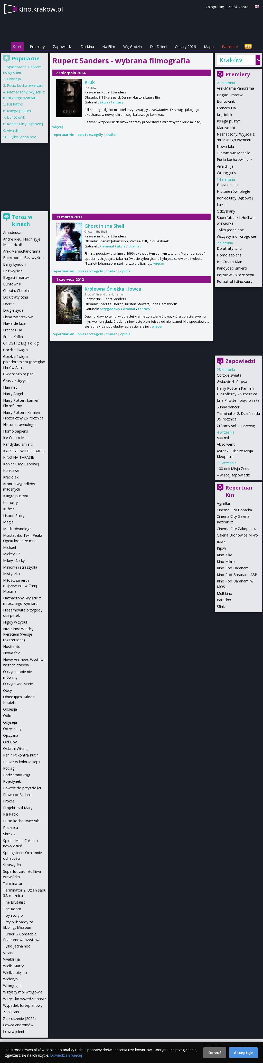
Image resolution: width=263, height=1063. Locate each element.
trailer (111, 134)
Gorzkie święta (229, 375)
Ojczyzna (10, 735)
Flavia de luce (228, 184)
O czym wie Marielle (233, 152)
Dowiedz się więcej (66, 1055)
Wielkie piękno (15, 972)
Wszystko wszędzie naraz (24, 998)
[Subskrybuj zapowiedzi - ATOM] (248, 46)
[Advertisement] (131, 176)
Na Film (108, 46)
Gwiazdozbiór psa (232, 381)
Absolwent (226, 444)
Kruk (89, 82)
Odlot (8, 715)
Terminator (12, 883)
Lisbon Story (13, 515)
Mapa (209, 46)
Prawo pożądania (18, 794)
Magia (8, 522)
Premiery (37, 46)
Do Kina (87, 46)
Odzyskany (226, 211)
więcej (57, 127)
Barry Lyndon (14, 264)
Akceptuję (243, 1052)
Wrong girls (226, 172)
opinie (125, 271)
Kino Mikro (226, 561)
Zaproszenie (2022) (19, 1018)
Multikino (224, 593)
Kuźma (9, 508)
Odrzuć (214, 1052)
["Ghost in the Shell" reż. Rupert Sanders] (69, 242)
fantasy (117, 102)
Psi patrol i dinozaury (234, 281)
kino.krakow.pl (40, 9)
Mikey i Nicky (14, 560)
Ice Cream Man (229, 261)
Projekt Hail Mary (17, 807)
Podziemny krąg (16, 774)
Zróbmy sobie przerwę (236, 425)
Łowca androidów (18, 1024)
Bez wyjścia (13, 271)
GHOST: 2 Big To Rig (21, 343)
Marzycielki (226, 127)
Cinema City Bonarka (234, 509)
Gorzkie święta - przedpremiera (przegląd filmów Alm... (24, 362)
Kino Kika (224, 554)
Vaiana (8, 952)
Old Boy (10, 742)
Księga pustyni (229, 121)
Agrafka (223, 503)
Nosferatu (11, 646)
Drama (9, 303)
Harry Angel (13, 393)
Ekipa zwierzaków (18, 316)
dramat (134, 246)
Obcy (7, 690)
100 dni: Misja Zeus (233, 468)
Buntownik (226, 101)
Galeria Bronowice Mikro (237, 535)
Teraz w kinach (22, 220)
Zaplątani (11, 1011)
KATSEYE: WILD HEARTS (24, 450)
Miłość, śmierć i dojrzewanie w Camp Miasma (21, 586)
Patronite (230, 46)
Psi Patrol (15, 104)
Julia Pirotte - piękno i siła (238, 400)
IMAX (221, 541)
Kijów (221, 548)
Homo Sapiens (15, 431)
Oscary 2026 (185, 46)
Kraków (230, 59)
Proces (9, 801)
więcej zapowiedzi (235, 475)
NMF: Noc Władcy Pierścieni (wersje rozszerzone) (18, 634)
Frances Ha (226, 108)
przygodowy (110, 309)
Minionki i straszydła (20, 567)
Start (17, 46)
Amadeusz (12, 232)
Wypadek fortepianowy (22, 1005)
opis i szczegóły (90, 134)
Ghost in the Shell (104, 226)
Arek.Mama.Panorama (235, 88)
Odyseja (14, 78)
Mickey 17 (11, 553)
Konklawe (11, 470)
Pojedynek (12, 781)
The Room (12, 908)
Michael (9, 547)
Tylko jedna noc (230, 229)
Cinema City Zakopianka (237, 528)
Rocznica (10, 827)
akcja (104, 102)
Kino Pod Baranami (233, 568)
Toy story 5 (13, 915)
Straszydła (12, 864)
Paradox (224, 599)
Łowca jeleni (13, 1031)
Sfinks (222, 606)
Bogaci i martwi (230, 94)
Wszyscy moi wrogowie (236, 236)
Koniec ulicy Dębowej (235, 198)
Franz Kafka (13, 336)
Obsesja (10, 709)
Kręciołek (224, 114)
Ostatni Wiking (15, 748)
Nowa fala (225, 146)
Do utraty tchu (229, 248)
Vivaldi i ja (225, 166)
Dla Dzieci (158, 46)
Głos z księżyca (16, 380)
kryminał (107, 246)
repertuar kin (63, 134)
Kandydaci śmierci (232, 268)
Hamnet (10, 387)
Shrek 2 (9, 833)
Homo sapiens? (230, 255)
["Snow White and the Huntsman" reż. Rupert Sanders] (69, 304)
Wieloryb (10, 978)
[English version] (257, 6)
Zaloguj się (214, 6)
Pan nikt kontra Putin (21, 755)
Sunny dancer (228, 407)
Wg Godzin (132, 46)
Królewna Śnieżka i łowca (112, 289)
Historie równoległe (233, 191)
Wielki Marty (13, 965)
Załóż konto (238, 6)
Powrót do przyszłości (22, 788)
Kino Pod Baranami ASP (237, 574)
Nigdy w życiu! (15, 622)
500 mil (223, 437)
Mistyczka (11, 573)
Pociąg (9, 768)
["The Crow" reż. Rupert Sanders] (69, 98)
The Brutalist (14, 902)
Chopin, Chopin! (16, 290)
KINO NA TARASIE (18, 457)
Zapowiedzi (62, 46)
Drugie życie (13, 310)
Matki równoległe (18, 528)
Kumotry (10, 502)
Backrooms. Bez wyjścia (23, 257)
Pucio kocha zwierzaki (235, 159)
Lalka (221, 204)
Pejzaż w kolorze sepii (235, 274)
